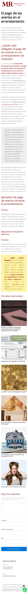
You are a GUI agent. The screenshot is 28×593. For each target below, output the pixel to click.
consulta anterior (18, 80)
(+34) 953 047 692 (8, 567)
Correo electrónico (7, 529)
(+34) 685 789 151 (8, 568)
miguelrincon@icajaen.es (9, 575)
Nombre (4, 520)
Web (2, 538)
